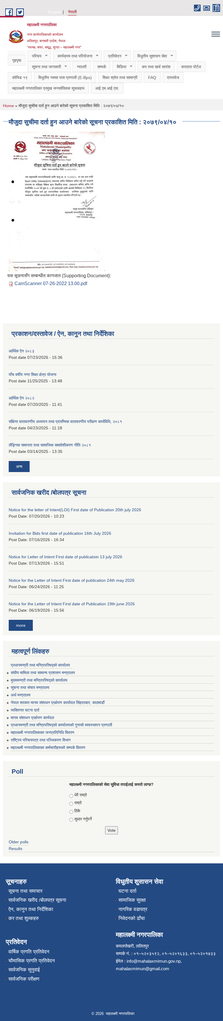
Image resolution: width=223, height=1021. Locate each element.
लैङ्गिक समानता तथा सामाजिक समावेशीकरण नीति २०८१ (50, 445)
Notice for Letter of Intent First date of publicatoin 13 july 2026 (65, 556)
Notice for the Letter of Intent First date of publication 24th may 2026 (71, 580)
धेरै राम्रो (80, 795)
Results (15, 848)
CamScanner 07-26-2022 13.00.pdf (51, 283)
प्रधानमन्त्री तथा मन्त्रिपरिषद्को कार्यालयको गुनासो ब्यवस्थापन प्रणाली (61, 725)
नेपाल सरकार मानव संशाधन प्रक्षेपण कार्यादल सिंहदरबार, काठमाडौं (60, 702)
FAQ (152, 77)
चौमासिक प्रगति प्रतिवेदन (31, 961)
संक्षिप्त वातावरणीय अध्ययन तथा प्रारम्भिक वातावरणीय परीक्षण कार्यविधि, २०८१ (65, 421)
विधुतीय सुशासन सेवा (150, 56)
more (21, 625)
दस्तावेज (173, 77)
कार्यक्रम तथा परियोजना (72, 56)
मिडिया (119, 66)
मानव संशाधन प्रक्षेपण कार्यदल (32, 717)
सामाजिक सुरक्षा (132, 900)
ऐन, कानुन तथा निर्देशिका (30, 909)
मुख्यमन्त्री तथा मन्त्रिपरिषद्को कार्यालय (39, 680)
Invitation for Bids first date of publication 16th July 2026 (60, 533)
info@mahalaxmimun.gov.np (154, 961)
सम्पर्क (101, 66)
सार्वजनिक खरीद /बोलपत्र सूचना (37, 900)
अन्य (19, 466)
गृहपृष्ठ (16, 60)
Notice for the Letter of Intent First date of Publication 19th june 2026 (72, 604)
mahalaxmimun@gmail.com (142, 968)
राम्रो (78, 802)
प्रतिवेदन (112, 56)
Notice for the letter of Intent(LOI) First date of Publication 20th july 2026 (75, 509)
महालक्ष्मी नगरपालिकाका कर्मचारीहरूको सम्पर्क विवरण (48, 747)
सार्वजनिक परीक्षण (23, 979)
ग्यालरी (82, 66)
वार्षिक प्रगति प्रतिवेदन (28, 952)
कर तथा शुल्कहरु (23, 918)
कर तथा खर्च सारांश (156, 66)
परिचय (35, 56)
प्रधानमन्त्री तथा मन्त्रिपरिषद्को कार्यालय (40, 665)
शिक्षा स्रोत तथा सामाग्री (119, 77)
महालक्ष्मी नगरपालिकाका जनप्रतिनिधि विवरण (42, 732)
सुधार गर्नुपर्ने (83, 819)
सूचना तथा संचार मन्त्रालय (30, 687)
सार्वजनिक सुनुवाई (24, 970)
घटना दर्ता (127, 891)
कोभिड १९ (20, 77)
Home (8, 105)
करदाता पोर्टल (191, 66)
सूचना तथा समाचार (25, 891)
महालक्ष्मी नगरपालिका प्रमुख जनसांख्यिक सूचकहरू (48, 88)
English (55, 12)
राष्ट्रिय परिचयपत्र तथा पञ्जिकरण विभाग (41, 740)
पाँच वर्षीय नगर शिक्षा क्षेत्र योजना (32, 374)
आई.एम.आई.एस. (107, 88)
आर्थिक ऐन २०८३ (21, 351)
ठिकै (77, 810)
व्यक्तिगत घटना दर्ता (25, 710)
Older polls (18, 842)
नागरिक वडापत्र (132, 909)
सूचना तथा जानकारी (44, 66)
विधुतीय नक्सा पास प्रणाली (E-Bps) (65, 77)
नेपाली (72, 12)
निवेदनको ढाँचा (131, 918)
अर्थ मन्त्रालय (20, 695)
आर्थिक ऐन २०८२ (21, 398)
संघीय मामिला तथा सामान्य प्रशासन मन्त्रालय (43, 672)
